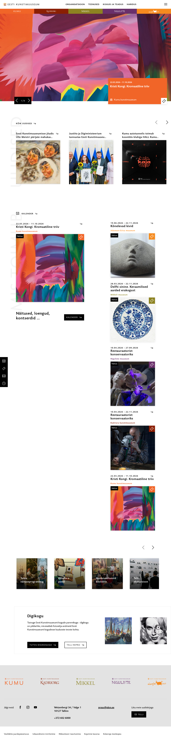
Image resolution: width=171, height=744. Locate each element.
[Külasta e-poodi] (69, 576)
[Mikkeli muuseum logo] (85, 11)
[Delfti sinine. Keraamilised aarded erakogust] (133, 320)
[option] (137, 91)
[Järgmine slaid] (29, 101)
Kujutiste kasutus (92, 734)
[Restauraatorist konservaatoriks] (133, 384)
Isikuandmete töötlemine (44, 734)
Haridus (131, 4)
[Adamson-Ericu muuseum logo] (154, 11)
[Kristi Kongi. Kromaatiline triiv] (50, 268)
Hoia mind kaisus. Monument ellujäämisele (129, 88)
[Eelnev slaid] (17, 101)
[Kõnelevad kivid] (133, 255)
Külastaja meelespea (112, 734)
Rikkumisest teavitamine (70, 734)
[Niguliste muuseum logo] (120, 11)
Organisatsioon (75, 4)
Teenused (93, 4)
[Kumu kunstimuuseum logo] (17, 11)
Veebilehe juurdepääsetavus (16, 734)
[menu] (165, 4)
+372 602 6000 (62, 718)
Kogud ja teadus (113, 4)
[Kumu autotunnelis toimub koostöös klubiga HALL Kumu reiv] (144, 164)
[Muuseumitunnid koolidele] (107, 576)
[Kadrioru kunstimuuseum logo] (51, 11)
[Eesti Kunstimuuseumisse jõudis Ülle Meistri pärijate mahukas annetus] (38, 164)
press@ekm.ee (106, 707)
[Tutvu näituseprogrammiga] (32, 576)
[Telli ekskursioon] (145, 576)
